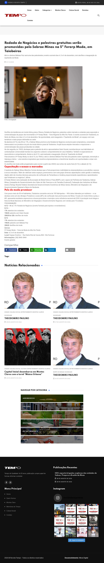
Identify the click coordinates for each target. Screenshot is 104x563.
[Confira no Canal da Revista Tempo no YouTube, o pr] (82, 520)
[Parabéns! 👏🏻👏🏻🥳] (82, 532)
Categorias (46, 10)
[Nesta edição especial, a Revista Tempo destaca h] (59, 509)
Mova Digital (76, 558)
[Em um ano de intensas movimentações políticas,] (59, 532)
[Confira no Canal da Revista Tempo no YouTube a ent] (71, 509)
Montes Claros (60, 10)
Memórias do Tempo (13, 506)
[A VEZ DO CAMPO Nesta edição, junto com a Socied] (93, 520)
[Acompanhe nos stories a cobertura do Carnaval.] (93, 532)
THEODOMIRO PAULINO (16, 318)
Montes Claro (11, 502)
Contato (30, 20)
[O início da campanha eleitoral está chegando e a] (93, 509)
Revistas (85, 10)
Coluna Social (74, 10)
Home (29, 10)
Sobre (37, 10)
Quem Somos (11, 498)
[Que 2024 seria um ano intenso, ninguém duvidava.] (71, 532)
